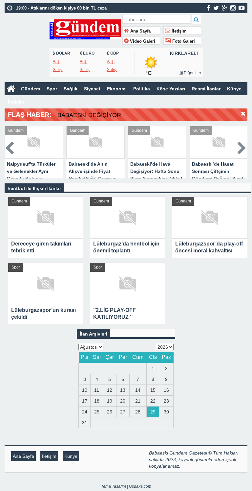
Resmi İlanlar (206, 88)
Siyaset (92, 88)
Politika (141, 88)
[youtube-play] (242, 8)
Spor (52, 88)
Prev (10, 147)
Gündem (30, 88)
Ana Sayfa (140, 31)
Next (242, 147)
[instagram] (233, 8)
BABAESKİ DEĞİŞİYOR (89, 115)
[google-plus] (224, 8)
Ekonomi (117, 88)
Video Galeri (142, 41)
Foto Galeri (183, 41)
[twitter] (216, 8)
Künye (234, 88)
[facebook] (208, 8)
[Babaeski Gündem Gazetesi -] (85, 29)
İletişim (178, 31)
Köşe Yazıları (171, 88)
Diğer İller (192, 73)
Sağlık (70, 88)
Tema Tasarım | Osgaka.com (126, 486)
